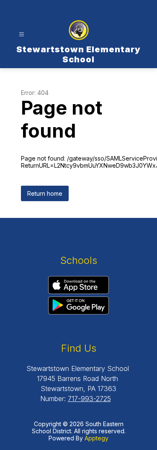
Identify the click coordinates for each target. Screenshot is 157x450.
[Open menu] (21, 34)
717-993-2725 (89, 398)
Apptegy (96, 438)
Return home (44, 193)
